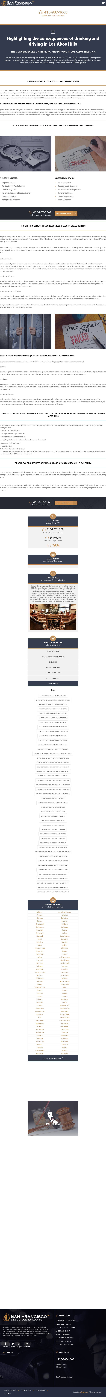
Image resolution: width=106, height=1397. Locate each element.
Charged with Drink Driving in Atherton (53, 709)
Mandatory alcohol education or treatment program (59, 399)
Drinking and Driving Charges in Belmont (52, 865)
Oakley (64, 993)
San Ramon (40, 1029)
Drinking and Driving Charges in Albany (53, 847)
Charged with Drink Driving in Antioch (53, 704)
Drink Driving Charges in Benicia (53, 825)
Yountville (64, 1053)
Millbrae (64, 978)
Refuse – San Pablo (63, 1334)
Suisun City (40, 1041)
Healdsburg (65, 960)
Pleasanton (40, 1008)
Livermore (39, 969)
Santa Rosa (40, 1032)
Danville (64, 942)
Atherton (65, 915)
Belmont (40, 918)
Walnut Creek (39, 1050)
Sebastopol (65, 1035)
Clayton (64, 930)
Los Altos (64, 969)
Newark (39, 990)
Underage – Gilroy (63, 1331)
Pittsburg (40, 1005)
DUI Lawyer (97, 60)
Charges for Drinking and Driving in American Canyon (53, 753)
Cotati (40, 939)
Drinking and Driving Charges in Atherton (53, 861)
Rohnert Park (64, 1014)
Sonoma (40, 1038)
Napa (64, 987)
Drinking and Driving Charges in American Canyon (52, 852)
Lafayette (40, 966)
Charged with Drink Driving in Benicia (53, 722)
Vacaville (40, 1047)
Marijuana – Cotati (63, 1324)
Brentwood (39, 924)
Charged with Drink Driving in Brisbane (53, 736)
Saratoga (64, 1032)
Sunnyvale (64, 1041)
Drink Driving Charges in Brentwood (53, 834)
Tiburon (39, 1044)
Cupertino (64, 939)
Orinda (39, 996)
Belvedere (64, 918)
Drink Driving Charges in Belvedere (53, 820)
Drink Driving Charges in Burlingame (53, 843)
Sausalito (39, 1035)
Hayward (40, 960)
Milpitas (40, 981)
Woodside (39, 1053)
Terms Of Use (26, 1390)
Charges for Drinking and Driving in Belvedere (53, 771)
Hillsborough (64, 963)
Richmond (64, 1011)
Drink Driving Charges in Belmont (53, 816)
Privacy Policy (10, 1390)
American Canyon (64, 912)
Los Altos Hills (40, 972)
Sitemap (7, 1394)
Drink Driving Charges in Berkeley (53, 829)
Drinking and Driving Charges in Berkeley (52, 878)
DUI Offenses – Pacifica (64, 1338)
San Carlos (39, 1020)
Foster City (39, 954)
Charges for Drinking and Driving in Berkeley (53, 780)
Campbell (39, 930)
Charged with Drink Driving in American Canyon (53, 700)
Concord (40, 936)
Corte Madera (64, 936)
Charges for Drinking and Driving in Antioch (53, 758)
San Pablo (39, 1026)
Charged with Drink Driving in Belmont (53, 713)
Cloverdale (39, 933)
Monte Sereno (64, 981)
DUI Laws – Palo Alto (63, 1341)
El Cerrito (64, 948)
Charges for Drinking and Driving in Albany (53, 749)
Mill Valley (39, 978)
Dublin (64, 945)
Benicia (39, 921)
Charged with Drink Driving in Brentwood (53, 731)
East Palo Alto (40, 948)
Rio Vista (40, 1014)
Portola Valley (64, 1008)
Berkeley (64, 921)
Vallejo (64, 1047)
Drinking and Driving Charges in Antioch (53, 856)
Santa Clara (65, 1029)
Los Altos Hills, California (32, 110)
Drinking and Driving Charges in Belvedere (53, 869)
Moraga (39, 984)
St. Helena (64, 1038)
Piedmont (39, 1002)
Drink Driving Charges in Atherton (53, 811)
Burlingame (40, 927)
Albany (39, 912)
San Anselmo (64, 1017)
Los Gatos (64, 972)
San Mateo (64, 1023)
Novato (64, 990)
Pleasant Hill (64, 1005)
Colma (64, 933)
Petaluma (64, 999)
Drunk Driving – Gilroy (64, 1345)
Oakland (40, 993)
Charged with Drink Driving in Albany (53, 695)
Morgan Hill (65, 984)
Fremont (64, 954)
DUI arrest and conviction (23, 454)
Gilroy (40, 957)
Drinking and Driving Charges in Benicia (53, 874)
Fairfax (64, 951)
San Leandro (39, 1023)
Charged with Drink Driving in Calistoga (53, 744)
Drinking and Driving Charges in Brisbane (52, 887)
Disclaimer (40, 1390)
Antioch (39, 915)
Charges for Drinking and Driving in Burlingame (53, 794)
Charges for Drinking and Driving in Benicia (53, 776)
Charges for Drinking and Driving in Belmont (53, 767)
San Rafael (64, 1026)
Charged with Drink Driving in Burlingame (53, 740)
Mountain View (40, 987)
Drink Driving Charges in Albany (53, 798)
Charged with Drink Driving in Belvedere (53, 718)
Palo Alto (40, 999)
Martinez (40, 975)
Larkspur (65, 966)
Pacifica (64, 996)
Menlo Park (65, 975)
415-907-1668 (55, 12)
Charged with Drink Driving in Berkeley (53, 727)
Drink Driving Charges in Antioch (53, 807)
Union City (64, 1044)
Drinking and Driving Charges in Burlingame (53, 892)
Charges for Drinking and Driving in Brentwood (53, 785)
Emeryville (39, 951)
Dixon (40, 945)
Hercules (40, 963)
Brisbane (65, 924)
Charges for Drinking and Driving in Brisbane (53, 789)
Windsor (64, 1050)
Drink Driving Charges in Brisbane (53, 838)
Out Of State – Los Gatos (65, 1321)
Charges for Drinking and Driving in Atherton (53, 762)
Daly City (40, 942)
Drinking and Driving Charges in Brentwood (53, 883)
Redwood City (40, 1011)
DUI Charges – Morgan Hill (66, 1327)
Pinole (64, 1002)
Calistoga (64, 927)
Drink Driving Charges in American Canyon (53, 802)
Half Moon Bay (64, 957)
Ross (40, 1017)
